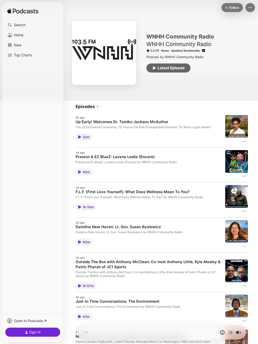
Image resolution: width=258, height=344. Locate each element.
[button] (33, 25)
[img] (22, 11)
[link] (87, 106)
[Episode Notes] (222, 332)
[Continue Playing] (231, 332)
